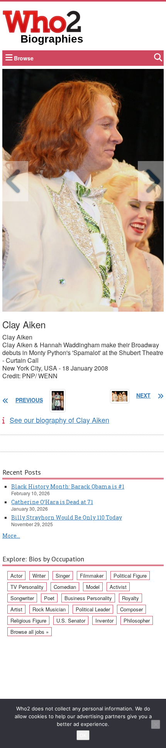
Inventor (104, 620)
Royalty (130, 598)
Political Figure (130, 575)
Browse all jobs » (29, 631)
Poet (49, 598)
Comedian (65, 586)
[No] (155, 724)
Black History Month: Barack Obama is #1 (67, 486)
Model (93, 586)
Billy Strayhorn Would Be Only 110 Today (66, 517)
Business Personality (88, 598)
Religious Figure (28, 620)
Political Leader (93, 609)
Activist (118, 586)
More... (11, 535)
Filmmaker (91, 575)
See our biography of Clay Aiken (59, 420)
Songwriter (22, 598)
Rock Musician (49, 609)
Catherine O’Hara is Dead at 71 (52, 502)
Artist (16, 609)
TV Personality (27, 586)
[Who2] (42, 21)
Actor (16, 575)
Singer (63, 575)
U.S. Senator (70, 620)
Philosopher (137, 620)
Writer (39, 575)
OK (83, 735)
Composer (131, 609)
